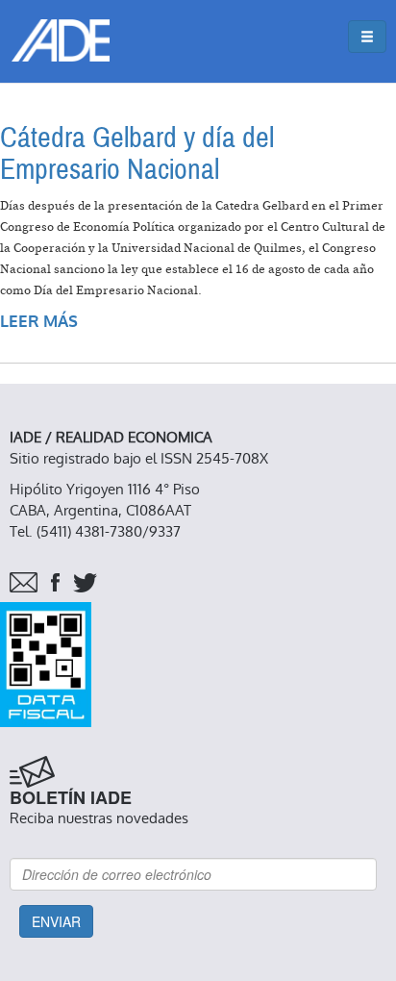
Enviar (56, 921)
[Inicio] (61, 40)
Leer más (39, 322)
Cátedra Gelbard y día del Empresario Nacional (137, 154)
